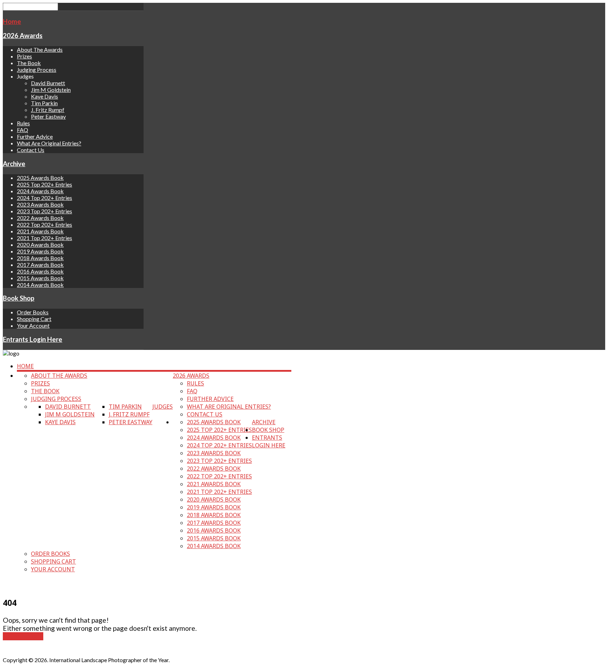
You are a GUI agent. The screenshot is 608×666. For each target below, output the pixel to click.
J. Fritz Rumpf (47, 109)
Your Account (33, 325)
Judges (162, 406)
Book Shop (18, 298)
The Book (29, 62)
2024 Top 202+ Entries (44, 197)
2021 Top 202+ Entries (44, 237)
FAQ (22, 129)
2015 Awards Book (40, 278)
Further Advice (35, 136)
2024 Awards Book (40, 191)
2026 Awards (23, 35)
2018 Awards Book (40, 258)
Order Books (33, 312)
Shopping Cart (34, 318)
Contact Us (30, 149)
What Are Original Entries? (49, 143)
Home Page (23, 636)
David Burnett (48, 83)
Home (12, 21)
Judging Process (36, 69)
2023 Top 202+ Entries (44, 211)
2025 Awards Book (40, 177)
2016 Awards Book (40, 271)
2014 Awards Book (40, 284)
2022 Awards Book (40, 217)
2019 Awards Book (40, 251)
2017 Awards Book (40, 264)
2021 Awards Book (40, 231)
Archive (14, 164)
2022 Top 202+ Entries (44, 224)
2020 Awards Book (40, 244)
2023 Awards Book (40, 204)
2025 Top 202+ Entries (44, 184)
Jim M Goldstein (51, 89)
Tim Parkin (44, 103)
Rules (23, 123)
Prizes (24, 56)
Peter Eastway (48, 116)
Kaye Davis (44, 96)
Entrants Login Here (32, 339)
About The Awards (40, 49)
